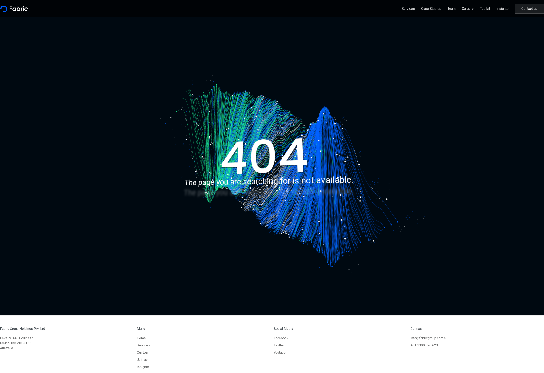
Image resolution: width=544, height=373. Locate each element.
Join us (142, 360)
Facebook (281, 338)
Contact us (529, 9)
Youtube (280, 352)
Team (452, 9)
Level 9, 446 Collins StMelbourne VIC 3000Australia (16, 343)
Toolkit (485, 9)
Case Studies (431, 9)
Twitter (279, 345)
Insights (502, 9)
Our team (143, 352)
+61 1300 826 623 (424, 345)
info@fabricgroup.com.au (429, 338)
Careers (468, 9)
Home (141, 338)
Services (408, 9)
